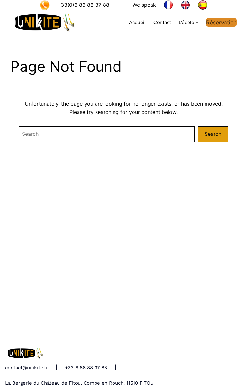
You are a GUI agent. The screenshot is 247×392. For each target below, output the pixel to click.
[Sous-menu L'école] (197, 22)
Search (213, 134)
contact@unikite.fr (26, 367)
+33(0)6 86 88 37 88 (83, 5)
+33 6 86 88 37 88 (86, 367)
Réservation (221, 22)
